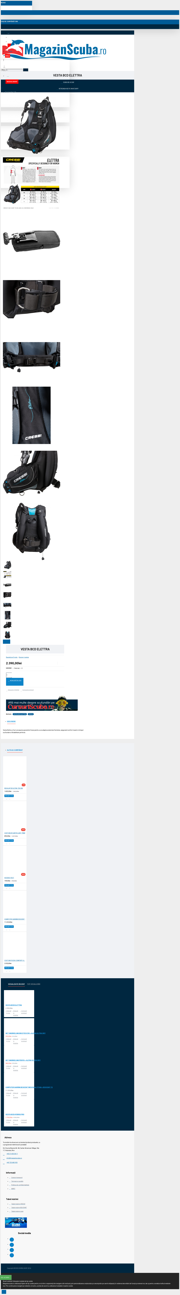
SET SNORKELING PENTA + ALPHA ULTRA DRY (23, 1060)
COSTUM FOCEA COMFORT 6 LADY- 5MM (15, 960)
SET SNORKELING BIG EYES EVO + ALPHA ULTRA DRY (26, 1033)
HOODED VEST (9, 878)
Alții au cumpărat (15, 750)
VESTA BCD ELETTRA (19, 714)
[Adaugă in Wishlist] (6, 798)
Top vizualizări (33, 984)
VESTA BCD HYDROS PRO (15, 1114)
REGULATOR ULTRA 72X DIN (13, 788)
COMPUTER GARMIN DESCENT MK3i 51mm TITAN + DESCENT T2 (15, 919)
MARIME (9, 668)
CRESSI (31, 714)
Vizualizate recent (16, 984)
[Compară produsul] (9, 798)
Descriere (11, 721)
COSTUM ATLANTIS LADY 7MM (14, 833)
